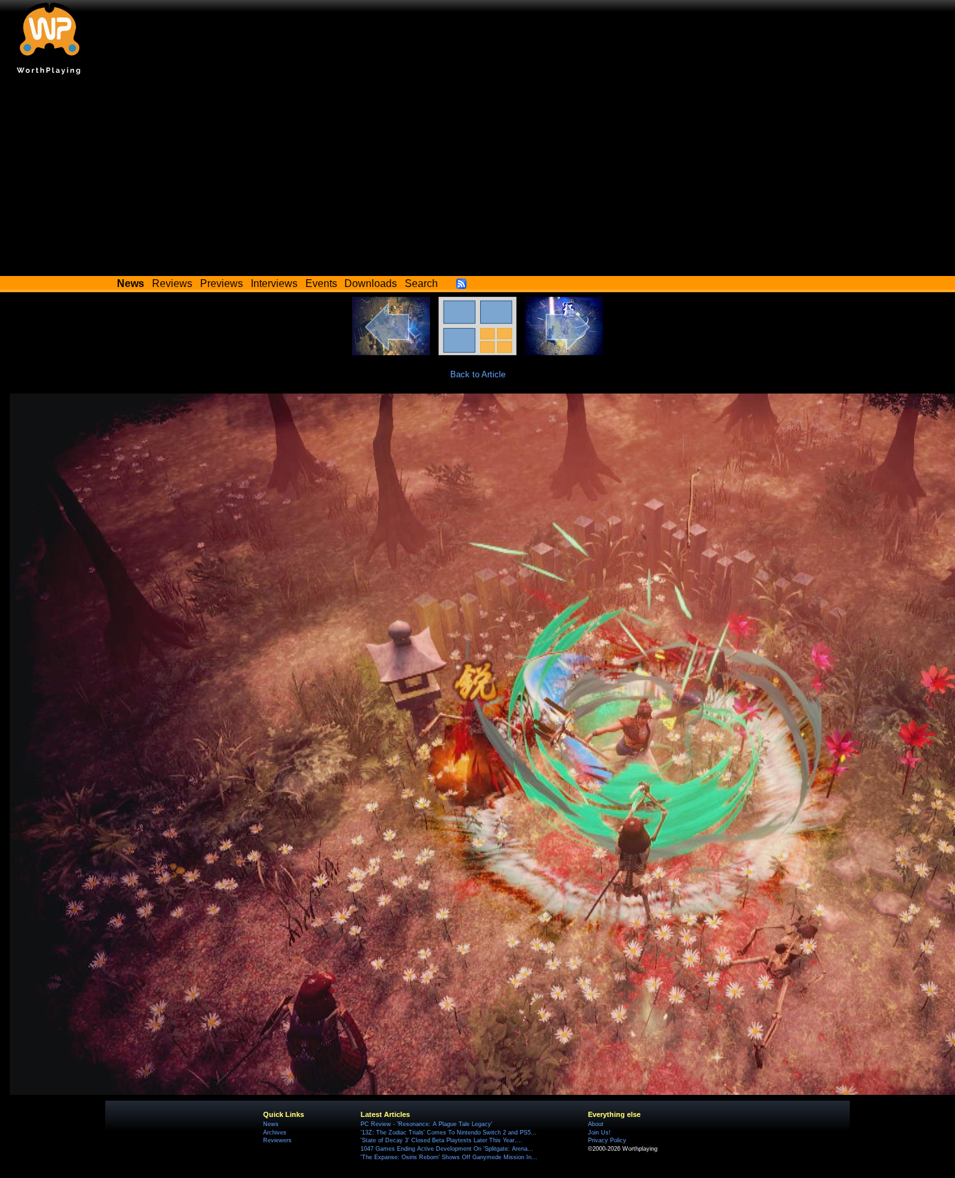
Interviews (274, 283)
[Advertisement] (477, 178)
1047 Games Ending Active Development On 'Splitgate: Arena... (447, 1149)
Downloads (370, 283)
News (271, 1124)
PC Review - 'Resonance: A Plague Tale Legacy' (426, 1124)
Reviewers (277, 1140)
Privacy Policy (607, 1140)
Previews (221, 283)
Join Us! (599, 1132)
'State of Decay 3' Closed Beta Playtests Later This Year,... (441, 1140)
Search (421, 283)
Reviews (172, 283)
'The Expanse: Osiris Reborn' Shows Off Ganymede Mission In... (449, 1157)
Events (321, 283)
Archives (274, 1132)
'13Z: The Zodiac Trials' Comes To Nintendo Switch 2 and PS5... (449, 1132)
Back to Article (477, 374)
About (596, 1124)
